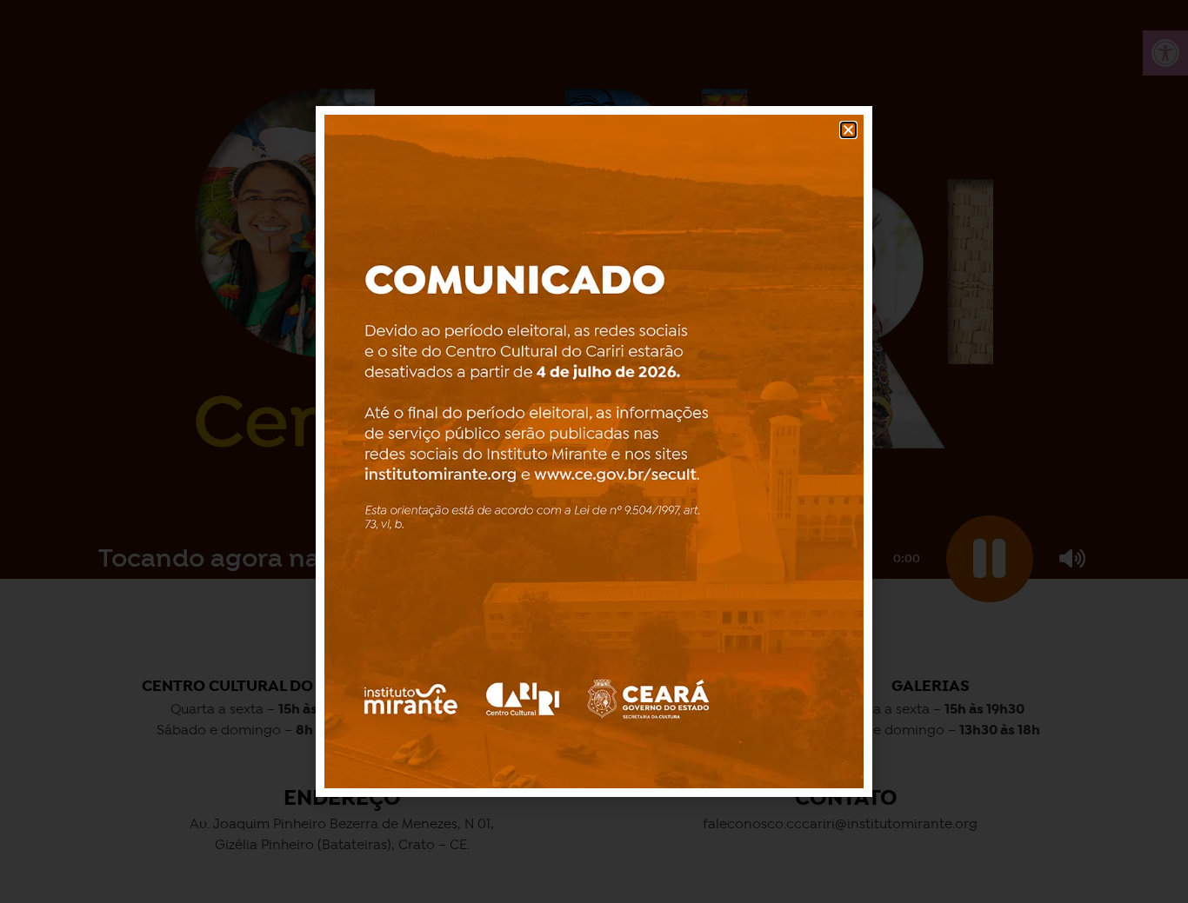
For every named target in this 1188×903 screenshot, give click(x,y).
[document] (594, 451)
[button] (848, 129)
